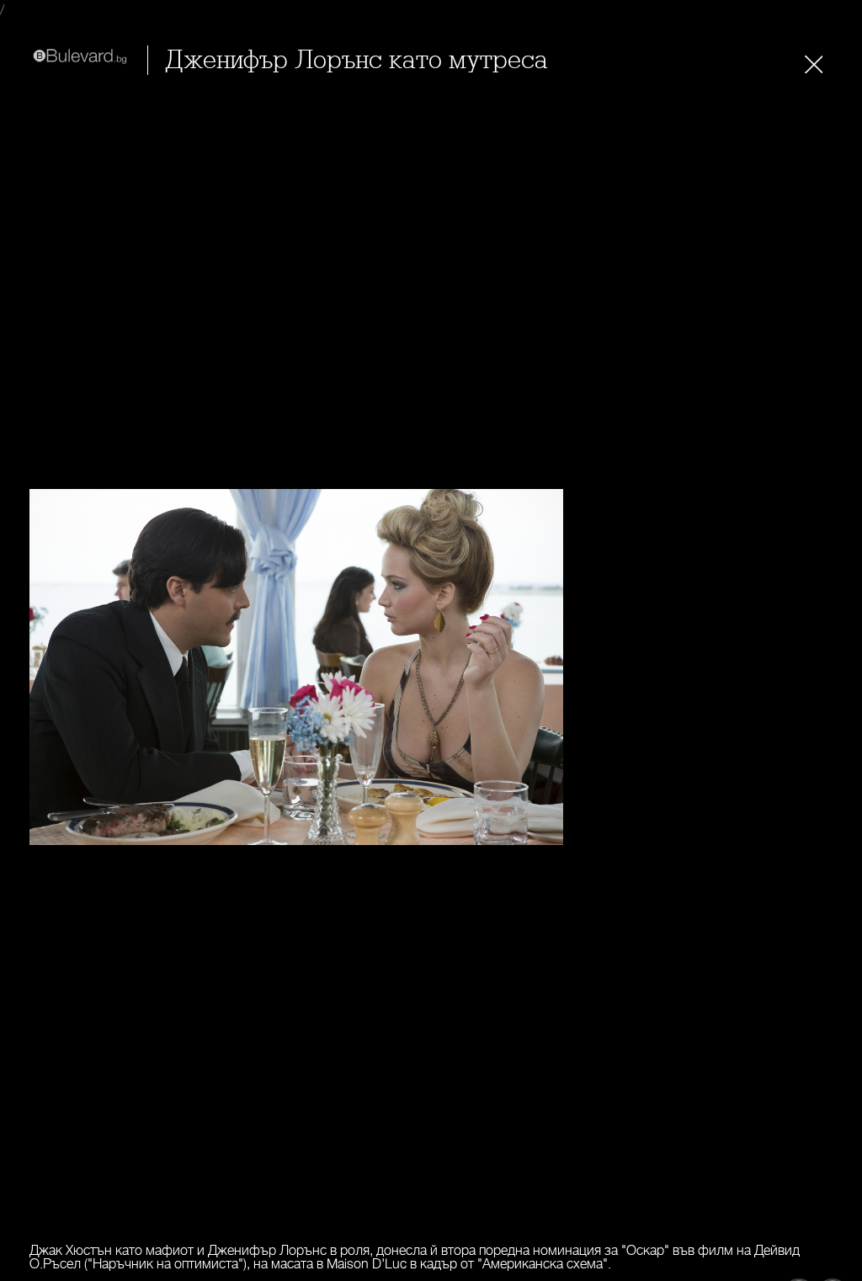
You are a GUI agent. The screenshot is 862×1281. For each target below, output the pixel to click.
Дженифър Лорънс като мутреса (356, 60)
